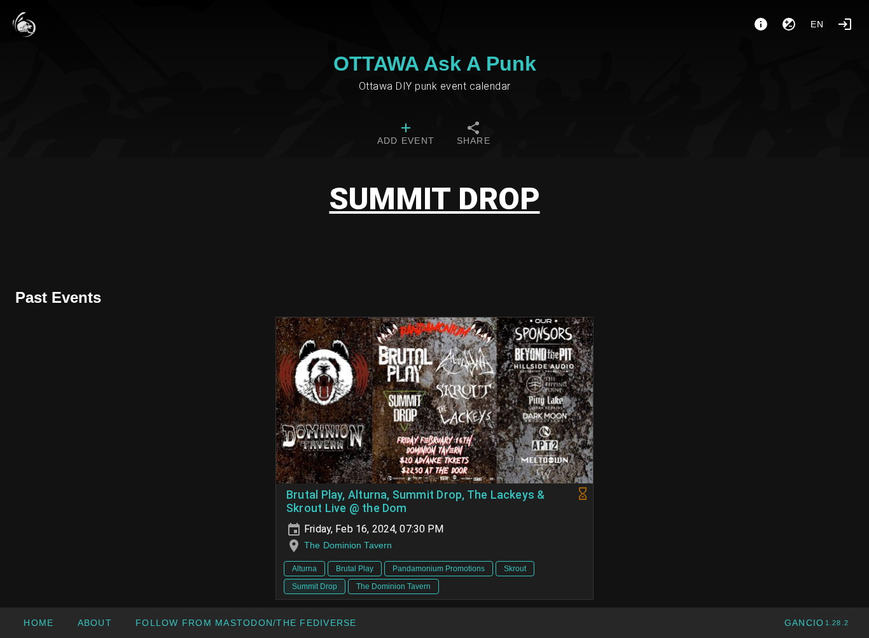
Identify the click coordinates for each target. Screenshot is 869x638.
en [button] (817, 24)
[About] (761, 24)
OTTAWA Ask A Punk (434, 63)
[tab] (406, 135)
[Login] (845, 24)
